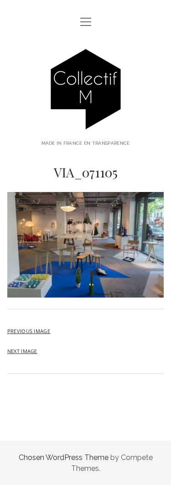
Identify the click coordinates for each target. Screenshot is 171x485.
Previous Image (28, 331)
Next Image (22, 351)
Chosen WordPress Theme (64, 457)
